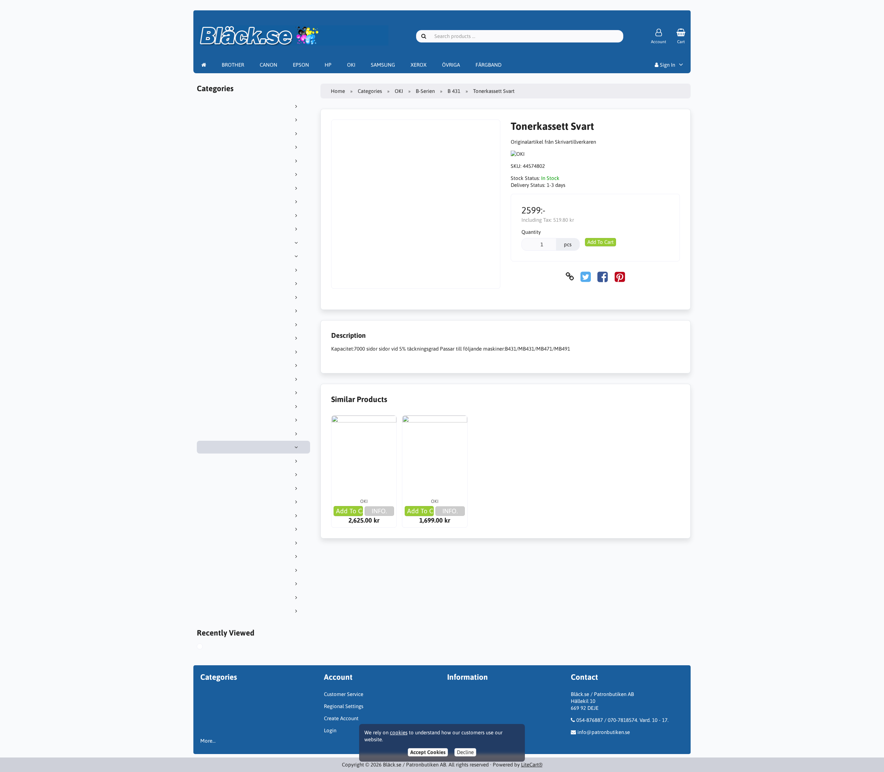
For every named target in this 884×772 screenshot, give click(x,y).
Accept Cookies (427, 752)
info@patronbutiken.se (603, 732)
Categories (370, 91)
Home (338, 91)
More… (207, 741)
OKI (351, 65)
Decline (465, 752)
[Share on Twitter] (585, 276)
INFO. (379, 511)
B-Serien (425, 91)
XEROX (418, 65)
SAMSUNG (383, 65)
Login (330, 730)
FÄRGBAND (488, 65)
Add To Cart (600, 242)
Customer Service (343, 694)
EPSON (301, 65)
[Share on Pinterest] (620, 276)
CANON (268, 65)
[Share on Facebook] (602, 276)
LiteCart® (531, 765)
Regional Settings (343, 706)
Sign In (667, 65)
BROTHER (233, 65)
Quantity (531, 232)
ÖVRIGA (451, 65)
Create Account (341, 718)
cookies (398, 732)
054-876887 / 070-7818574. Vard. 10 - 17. (622, 720)
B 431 (454, 91)
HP (328, 65)
